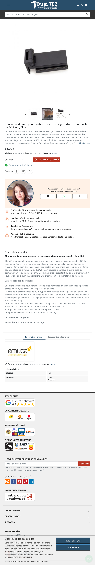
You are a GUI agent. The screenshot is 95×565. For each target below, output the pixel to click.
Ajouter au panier (47, 159)
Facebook (13, 481)
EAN (27, 153)
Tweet (23, 171)
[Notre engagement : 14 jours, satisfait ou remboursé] (20, 498)
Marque (47, 153)
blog (7, 481)
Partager (16, 171)
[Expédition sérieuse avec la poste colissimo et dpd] (20, 418)
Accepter (73, 547)
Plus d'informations (14, 561)
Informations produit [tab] (34, 337)
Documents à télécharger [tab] (59, 337)
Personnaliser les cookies (36, 561)
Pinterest (30, 171)
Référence (9, 153)
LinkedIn (31, 481)
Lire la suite (84, 143)
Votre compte (13, 510)
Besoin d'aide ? (13, 516)
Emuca (54, 153)
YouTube (19, 481)
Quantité (9, 159)
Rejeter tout (73, 540)
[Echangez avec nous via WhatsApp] (63, 196)
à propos (10, 522)
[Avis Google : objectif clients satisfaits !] (20, 403)
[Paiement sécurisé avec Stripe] (20, 433)
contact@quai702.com (15, 535)
